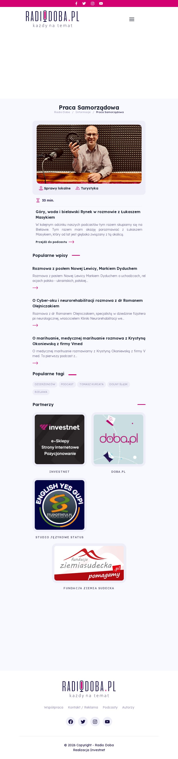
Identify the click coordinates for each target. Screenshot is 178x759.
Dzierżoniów (45, 384)
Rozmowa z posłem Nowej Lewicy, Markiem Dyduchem (84, 268)
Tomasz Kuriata (91, 384)
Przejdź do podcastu (51, 242)
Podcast (67, 384)
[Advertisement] (89, 63)
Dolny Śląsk (118, 384)
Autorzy (128, 707)
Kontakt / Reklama (83, 707)
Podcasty (110, 707)
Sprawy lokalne (57, 188)
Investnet (97, 750)
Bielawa (41, 392)
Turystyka (89, 188)
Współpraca (53, 707)
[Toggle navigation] (131, 19)
